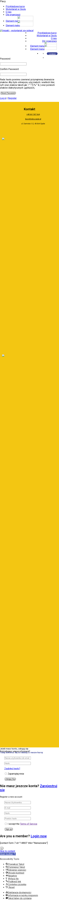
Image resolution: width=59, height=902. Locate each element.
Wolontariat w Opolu (16, 9)
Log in (3, 98)
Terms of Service (28, 824)
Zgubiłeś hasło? (12, 768)
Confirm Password (9, 69)
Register (12, 98)
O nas (8, 12)
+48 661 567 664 (33, 114)
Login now (39, 836)
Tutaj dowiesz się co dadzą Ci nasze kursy (21, 752)
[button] (8, 854)
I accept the (22, 824)
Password (5, 58)
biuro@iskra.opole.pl (33, 119)
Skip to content (7, 851)
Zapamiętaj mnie (15, 773)
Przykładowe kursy (15, 6)
